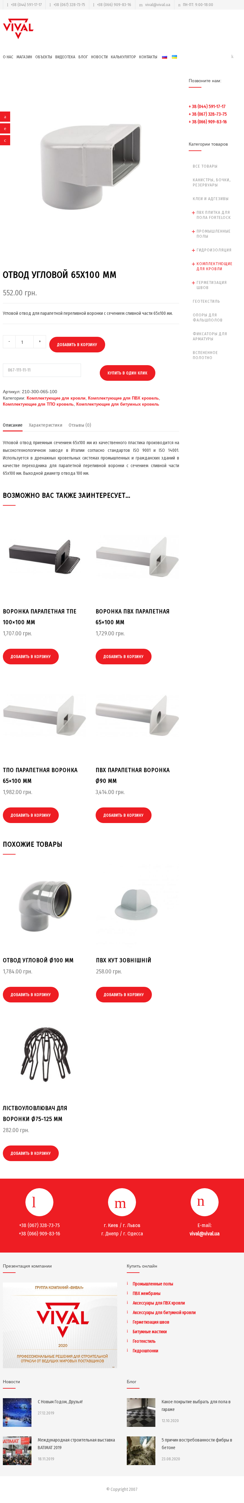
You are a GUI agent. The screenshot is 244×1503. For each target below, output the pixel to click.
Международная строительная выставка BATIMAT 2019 (76, 1443)
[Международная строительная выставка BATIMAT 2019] (17, 1450)
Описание (13, 425)
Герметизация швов (212, 285)
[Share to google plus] (5, 140)
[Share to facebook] (5, 116)
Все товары (205, 166)
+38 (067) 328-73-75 (69, 4)
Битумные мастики (150, 1331)
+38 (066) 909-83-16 (114, 4)
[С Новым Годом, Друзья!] (17, 1412)
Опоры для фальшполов (208, 317)
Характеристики (45, 425)
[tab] (13, 426)
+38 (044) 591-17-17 (26, 4)
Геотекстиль (206, 301)
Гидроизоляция (214, 250)
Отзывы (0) (80, 425)
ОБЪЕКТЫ (43, 56)
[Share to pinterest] (5, 128)
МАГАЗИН (24, 56)
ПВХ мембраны (146, 1293)
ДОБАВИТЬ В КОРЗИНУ (77, 345)
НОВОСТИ (99, 56)
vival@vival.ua (157, 4)
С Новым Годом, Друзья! (60, 1402)
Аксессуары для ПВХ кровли (159, 1303)
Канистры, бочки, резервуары (212, 182)
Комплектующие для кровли (56, 398)
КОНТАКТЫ (148, 56)
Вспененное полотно (205, 355)
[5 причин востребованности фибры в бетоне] (141, 1450)
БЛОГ (83, 56)
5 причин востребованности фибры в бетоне (197, 1443)
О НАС (8, 56)
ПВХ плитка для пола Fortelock (214, 215)
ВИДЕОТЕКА (65, 56)
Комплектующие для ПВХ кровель (123, 398)
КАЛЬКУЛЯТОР (123, 56)
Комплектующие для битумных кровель (117, 404)
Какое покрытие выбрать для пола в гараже (196, 1405)
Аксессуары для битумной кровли (164, 1312)
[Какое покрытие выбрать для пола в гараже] (141, 1412)
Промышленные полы (214, 234)
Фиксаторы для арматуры (210, 336)
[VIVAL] (19, 29)
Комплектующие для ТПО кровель (38, 404)
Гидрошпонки (145, 1351)
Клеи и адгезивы (211, 198)
